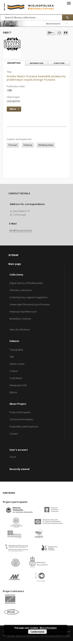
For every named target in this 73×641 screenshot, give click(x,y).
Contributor (16, 378)
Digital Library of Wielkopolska (26, 283)
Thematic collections (21, 290)
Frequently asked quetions (24, 426)
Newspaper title (18, 385)
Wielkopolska (45, 145)
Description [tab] (13, 63)
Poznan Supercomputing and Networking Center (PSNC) (38, 635)
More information (48, 627)
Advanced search (53, 23)
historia (28, 145)
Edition (13, 392)
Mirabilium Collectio (20, 318)
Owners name (17, 364)
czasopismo (13, 101)
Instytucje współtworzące (23, 311)
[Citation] (65, 32)
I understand (37, 631)
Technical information (21, 419)
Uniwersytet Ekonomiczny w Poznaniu (30, 304)
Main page (14, 264)
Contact (14, 433)
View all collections (20, 329)
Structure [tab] (59, 63)
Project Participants (20, 412)
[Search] (67, 17)
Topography (16, 349)
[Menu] (68, 3)
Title (12, 356)
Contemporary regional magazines (28, 297)
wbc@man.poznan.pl (20, 230)
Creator (14, 371)
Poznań (13, 145)
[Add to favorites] (59, 32)
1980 (9, 90)
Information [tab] (36, 63)
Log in (13, 456)
